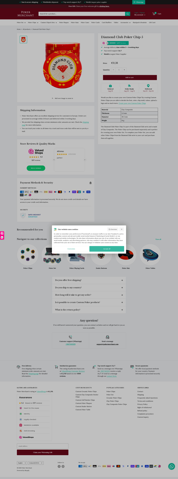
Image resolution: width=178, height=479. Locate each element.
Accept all (106, 249)
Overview (114, 229)
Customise (71, 249)
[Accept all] (121, 229)
